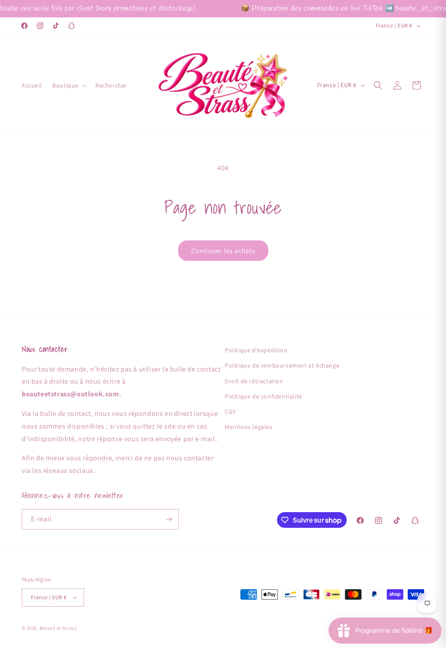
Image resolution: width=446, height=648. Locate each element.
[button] (68, 85)
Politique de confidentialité (263, 396)
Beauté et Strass (58, 628)
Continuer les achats (223, 250)
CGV (230, 411)
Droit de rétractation (254, 381)
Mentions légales (249, 427)
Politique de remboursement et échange (282, 365)
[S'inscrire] (168, 519)
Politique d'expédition (256, 350)
